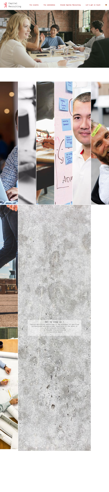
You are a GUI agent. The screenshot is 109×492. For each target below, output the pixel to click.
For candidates (49, 5)
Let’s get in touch (93, 5)
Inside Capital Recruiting (70, 5)
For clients (34, 5)
